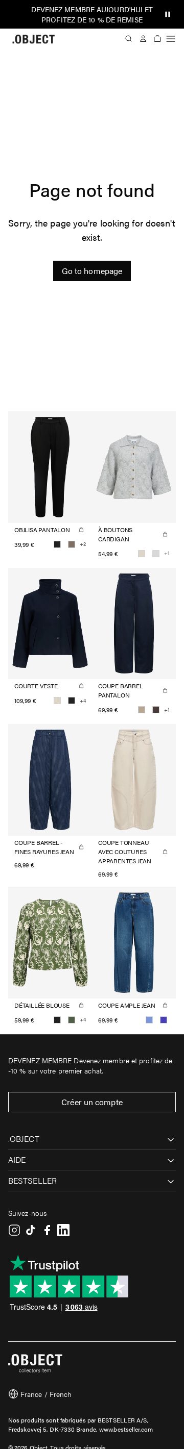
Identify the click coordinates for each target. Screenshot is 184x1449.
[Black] (57, 544)
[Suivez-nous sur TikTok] (31, 1230)
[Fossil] (71, 544)
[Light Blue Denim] (149, 1020)
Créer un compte (92, 1102)
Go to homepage (92, 271)
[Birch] (141, 553)
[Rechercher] (129, 39)
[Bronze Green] (71, 1020)
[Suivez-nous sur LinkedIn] (63, 1230)
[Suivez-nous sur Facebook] (47, 1230)
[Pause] (168, 14)
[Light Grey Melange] (156, 553)
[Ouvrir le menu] (171, 39)
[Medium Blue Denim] (163, 1020)
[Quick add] (81, 529)
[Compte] (143, 39)
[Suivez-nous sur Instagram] (14, 1230)
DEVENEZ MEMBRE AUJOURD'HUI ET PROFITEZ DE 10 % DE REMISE (92, 14)
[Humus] (141, 710)
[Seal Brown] (156, 710)
